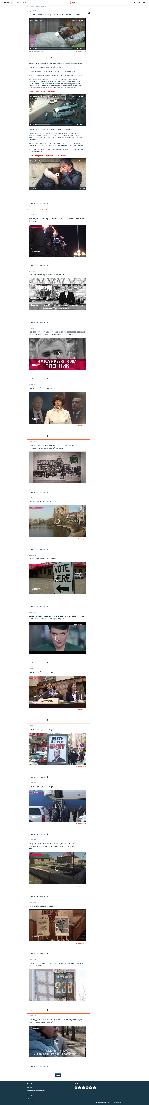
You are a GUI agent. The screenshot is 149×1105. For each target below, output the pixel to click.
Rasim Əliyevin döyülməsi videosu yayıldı (43, 96)
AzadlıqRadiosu (38, 98)
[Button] (33, 203)
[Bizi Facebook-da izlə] (144, 2)
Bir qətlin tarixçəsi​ (36, 20)
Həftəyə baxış (30, 1099)
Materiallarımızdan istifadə (34, 1093)
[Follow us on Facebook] (75, 1087)
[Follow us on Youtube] (87, 1087)
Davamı (58, 1075)
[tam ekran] (84, 48)
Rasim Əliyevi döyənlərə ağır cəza (40, 161)
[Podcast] (94, 1087)
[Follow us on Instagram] (79, 1087)
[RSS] (90, 1087)
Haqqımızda (30, 1087)
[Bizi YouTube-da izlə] (134, 2)
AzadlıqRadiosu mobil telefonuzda (36, 1090)
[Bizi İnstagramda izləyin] (139, 2)
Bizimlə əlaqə (30, 1096)
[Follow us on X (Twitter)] (83, 1087)
